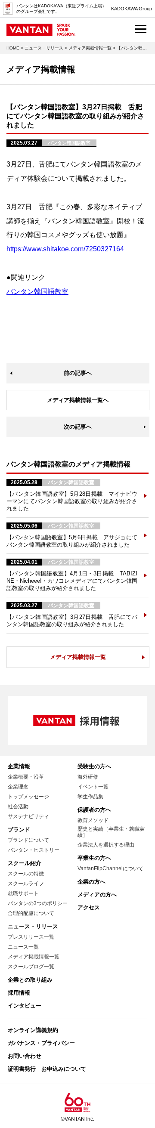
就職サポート (23, 893)
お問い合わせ (24, 1056)
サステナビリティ (28, 816)
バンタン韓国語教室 (37, 291)
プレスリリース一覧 (31, 937)
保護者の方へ (94, 810)
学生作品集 (90, 797)
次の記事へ (78, 426)
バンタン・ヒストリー (33, 850)
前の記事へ (78, 373)
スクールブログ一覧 (31, 967)
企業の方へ (91, 881)
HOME (12, 48)
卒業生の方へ (94, 858)
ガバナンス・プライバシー (41, 1043)
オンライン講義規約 (33, 1030)
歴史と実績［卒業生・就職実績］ (111, 832)
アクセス (89, 907)
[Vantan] (40, 31)
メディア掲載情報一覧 (90, 48)
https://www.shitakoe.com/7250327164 (65, 249)
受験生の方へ (94, 766)
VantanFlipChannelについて (110, 868)
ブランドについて (28, 840)
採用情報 (19, 992)
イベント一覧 (93, 787)
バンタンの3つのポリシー (38, 903)
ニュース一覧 (23, 947)
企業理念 (18, 787)
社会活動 (18, 807)
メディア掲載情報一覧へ (77, 400)
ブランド (19, 829)
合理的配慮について (31, 913)
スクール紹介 (24, 863)
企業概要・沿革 (26, 777)
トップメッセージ (28, 797)
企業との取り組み (30, 980)
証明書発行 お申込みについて (47, 1069)
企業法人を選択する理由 (106, 845)
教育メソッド (93, 820)
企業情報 (19, 766)
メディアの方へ (97, 894)
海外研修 (88, 777)
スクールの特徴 (26, 874)
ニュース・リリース (44, 48)
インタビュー (24, 1005)
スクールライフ (26, 884)
